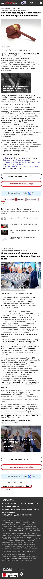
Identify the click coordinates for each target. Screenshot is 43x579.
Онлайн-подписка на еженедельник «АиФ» (20, 509)
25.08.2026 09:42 (7, 249)
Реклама (5, 504)
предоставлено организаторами (13, 290)
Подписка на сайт (19, 504)
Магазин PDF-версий (10, 506)
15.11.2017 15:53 (5, 8)
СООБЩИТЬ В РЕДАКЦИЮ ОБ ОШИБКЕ (17, 515)
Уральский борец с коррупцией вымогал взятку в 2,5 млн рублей (21, 163)
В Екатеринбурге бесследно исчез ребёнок (23, 224)
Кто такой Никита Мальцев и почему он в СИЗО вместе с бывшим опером (21, 159)
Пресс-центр (33, 504)
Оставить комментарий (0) (21, 184)
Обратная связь (8, 512)
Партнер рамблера (19, 569)
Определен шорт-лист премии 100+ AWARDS (19, 440)
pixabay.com (5, 46)
